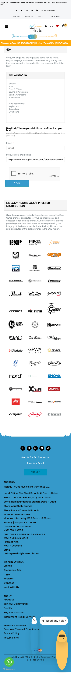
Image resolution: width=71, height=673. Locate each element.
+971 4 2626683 (13, 545)
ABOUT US (29, 16)
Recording (14, 109)
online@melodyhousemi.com (21, 553)
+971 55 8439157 (13, 530)
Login (7, 574)
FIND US (16, 16)
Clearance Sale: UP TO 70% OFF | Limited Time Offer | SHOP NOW (34, 43)
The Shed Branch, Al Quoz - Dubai (38, 493)
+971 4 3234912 (49, 10)
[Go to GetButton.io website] (9, 669)
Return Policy (11, 637)
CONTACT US (54, 16)
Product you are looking (19, 154)
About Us (9, 599)
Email (9, 143)
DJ (10, 114)
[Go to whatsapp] (9, 662)
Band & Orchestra (17, 94)
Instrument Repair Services (19, 616)
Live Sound (14, 111)
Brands (8, 565)
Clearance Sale (13, 570)
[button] (64, 24)
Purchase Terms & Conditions (21, 629)
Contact (9, 583)
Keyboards (14, 106)
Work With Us (11, 587)
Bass (11, 86)
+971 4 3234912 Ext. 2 (16, 537)
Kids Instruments (17, 103)
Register (8, 578)
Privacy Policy (11, 633)
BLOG (40, 16)
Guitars (12, 83)
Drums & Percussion (18, 92)
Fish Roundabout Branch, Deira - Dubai (33, 501)
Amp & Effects (15, 89)
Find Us (8, 608)
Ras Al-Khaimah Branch (25, 510)
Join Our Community (16, 603)
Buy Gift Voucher (14, 612)
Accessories (14, 97)
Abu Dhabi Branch (21, 506)
